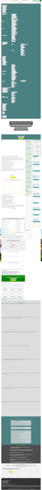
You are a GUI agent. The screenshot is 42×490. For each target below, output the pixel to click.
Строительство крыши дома (4, 271)
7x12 (26, 151)
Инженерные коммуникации (36, 209)
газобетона (8, 222)
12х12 (26, 147)
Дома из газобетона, (16, 298)
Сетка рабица (38, 194)
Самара (16, 489)
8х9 (31, 144)
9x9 (30, 158)
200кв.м (30, 167)
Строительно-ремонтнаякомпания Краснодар (5, 481)
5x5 (29, 168)
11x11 (26, 153)
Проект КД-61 (5, 296)
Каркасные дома (4, 223)
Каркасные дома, (8, 298)
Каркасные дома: (28, 141)
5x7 (31, 168)
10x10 (28, 152)
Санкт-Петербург (34, 489)
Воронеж (20, 489)
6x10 (26, 150)
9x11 (26, 164)
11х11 (30, 146)
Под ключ (34, 175)
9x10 (26, 152)
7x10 (31, 150)
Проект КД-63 (12, 289)
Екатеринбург (22, 489)
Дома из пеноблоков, (21, 298)
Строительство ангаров (36, 214)
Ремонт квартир (35, 161)
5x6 (30, 168)
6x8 (31, 173)
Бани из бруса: (27, 182)
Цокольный (34, 177)
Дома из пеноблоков (4, 222)
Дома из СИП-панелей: (28, 166)
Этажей (11, 245)
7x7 (28, 150)
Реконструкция (34, 207)
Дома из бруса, (12, 298)
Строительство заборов (36, 187)
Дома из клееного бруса (5, 227)
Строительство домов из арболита (5, 273)
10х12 (29, 146)
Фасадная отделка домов (36, 164)
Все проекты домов (4, 256)
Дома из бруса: (27, 154)
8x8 (27, 151)
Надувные (39, 219)
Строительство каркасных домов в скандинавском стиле (7, 272)
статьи (37, 161)
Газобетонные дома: (28, 148)
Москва (14, 489)
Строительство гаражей (36, 179)
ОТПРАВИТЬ (21, 138)
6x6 (29, 173)
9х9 (29, 145)
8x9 (28, 151)
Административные (35, 208)
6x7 (30, 173)
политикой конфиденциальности (27, 488)
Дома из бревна (10, 256)
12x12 (27, 153)
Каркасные (34, 220)
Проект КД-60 (12, 296)
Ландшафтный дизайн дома (36, 196)
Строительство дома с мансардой (12, 273)
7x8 (29, 150)
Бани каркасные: (28, 186)
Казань (18, 489)
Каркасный (34, 184)
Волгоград (30, 489)
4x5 (31, 183)
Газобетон (37, 184)
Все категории (28, 147)
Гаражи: (27, 191)
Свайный (36, 175)
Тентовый (36, 219)
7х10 (28, 144)
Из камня (37, 193)
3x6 (31, 187)
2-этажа (28, 155)
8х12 (28, 145)
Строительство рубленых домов (17, 272)
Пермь (25, 489)
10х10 (27, 146)
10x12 (30, 152)
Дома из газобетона (16, 256)
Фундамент (10, 246)
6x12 (27, 150)
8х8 (30, 144)
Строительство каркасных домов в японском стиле (13, 271)
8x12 (30, 151)
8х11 (27, 145)
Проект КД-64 (5, 289)
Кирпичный (34, 193)
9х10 (31, 145)
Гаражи (6, 299)
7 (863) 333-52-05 (36, 0)
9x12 (27, 152)
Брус (38, 184)
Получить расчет (13, 177)
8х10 (26, 145)
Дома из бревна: (28, 161)
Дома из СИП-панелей (22, 261)
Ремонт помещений (35, 156)
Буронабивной (37, 177)
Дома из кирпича (4, 261)
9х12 (26, 146)
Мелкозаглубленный (35, 176)
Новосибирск (27, 489)
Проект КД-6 (19, 296)
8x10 (29, 151)
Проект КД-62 (19, 289)
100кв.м (30, 155)
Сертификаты (27, 230)
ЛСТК (36, 220)
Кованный (35, 194)
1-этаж (26, 155)
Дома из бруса (22, 256)
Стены (11, 244)
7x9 (30, 150)
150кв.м (28, 167)
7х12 (29, 144)
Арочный (34, 218)
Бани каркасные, (3, 299)
